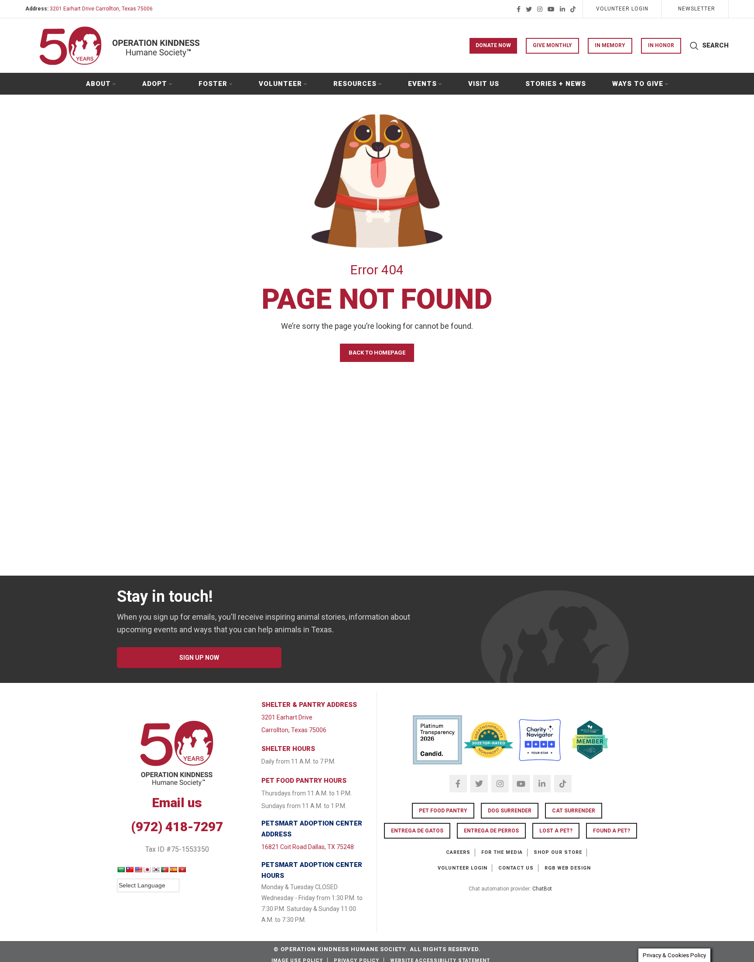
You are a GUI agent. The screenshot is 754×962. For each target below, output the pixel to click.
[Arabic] (121, 869)
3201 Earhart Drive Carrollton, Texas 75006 (101, 9)
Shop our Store (558, 852)
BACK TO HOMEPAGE (377, 352)
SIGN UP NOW (199, 657)
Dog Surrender (509, 811)
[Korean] (156, 869)
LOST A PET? (555, 831)
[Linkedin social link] (562, 9)
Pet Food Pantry (443, 811)
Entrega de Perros (491, 831)
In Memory (610, 45)
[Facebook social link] (518, 9)
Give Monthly (552, 45)
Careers (458, 852)
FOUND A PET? (611, 831)
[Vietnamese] (182, 869)
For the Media (502, 852)
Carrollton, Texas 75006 (293, 730)
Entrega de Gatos (417, 831)
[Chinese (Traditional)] (130, 869)
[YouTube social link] (551, 9)
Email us (177, 802)
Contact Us (516, 868)
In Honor (661, 45)
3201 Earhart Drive (286, 717)
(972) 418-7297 (177, 826)
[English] (138, 869)
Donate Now (493, 45)
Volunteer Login (462, 868)
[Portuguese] (164, 869)
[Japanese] (147, 869)
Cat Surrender (573, 811)
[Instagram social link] (540, 9)
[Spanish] (173, 869)
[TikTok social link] (573, 9)
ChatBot (542, 889)
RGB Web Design (568, 868)
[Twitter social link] (529, 9)
